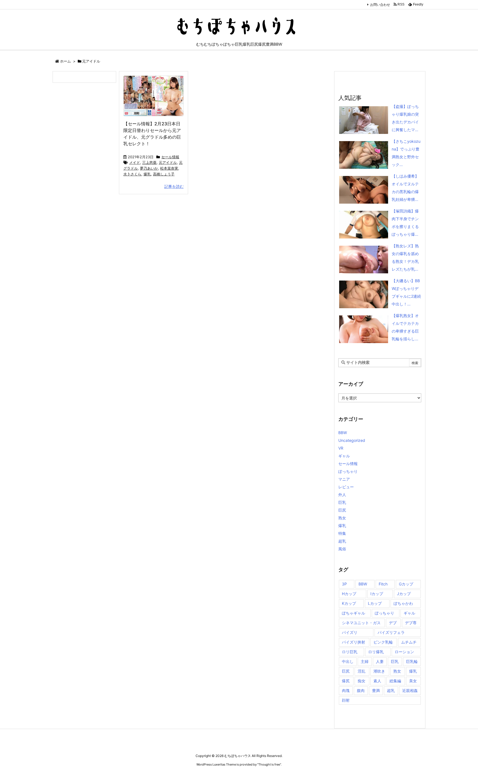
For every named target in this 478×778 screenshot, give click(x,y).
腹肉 (361, 690)
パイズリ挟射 (353, 642)
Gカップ (406, 584)
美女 (413, 680)
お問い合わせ (380, 4)
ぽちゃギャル (353, 613)
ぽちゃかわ (403, 603)
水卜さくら (132, 174)
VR (340, 448)
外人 (342, 494)
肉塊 (346, 690)
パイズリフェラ (391, 632)
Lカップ (375, 603)
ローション (404, 651)
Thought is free (269, 764)
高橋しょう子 (164, 174)
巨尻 (342, 510)
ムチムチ (409, 642)
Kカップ (349, 603)
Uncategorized (351, 440)
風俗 (342, 548)
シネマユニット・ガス (361, 622)
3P (344, 584)
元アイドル (168, 162)
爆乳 (147, 174)
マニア (344, 479)
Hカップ (349, 593)
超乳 (342, 541)
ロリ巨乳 (349, 651)
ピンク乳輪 (383, 642)
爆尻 (346, 680)
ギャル (344, 455)
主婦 (364, 661)
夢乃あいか (149, 168)
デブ (393, 622)
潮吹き (379, 671)
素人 (377, 680)
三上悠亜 (149, 162)
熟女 (342, 517)
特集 (342, 533)
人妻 (380, 661)
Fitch (383, 584)
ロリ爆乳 (376, 651)
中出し (348, 661)
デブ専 (411, 622)
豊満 (376, 690)
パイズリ (349, 632)
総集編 (395, 680)
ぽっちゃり (348, 471)
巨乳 (342, 502)
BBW (342, 432)
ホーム (65, 61)
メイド (134, 162)
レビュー (346, 486)
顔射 (346, 700)
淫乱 (361, 671)
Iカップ (376, 593)
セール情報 (170, 157)
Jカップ (404, 593)
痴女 (361, 680)
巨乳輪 (412, 661)
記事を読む (174, 186)
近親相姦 (410, 690)
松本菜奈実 (169, 168)
